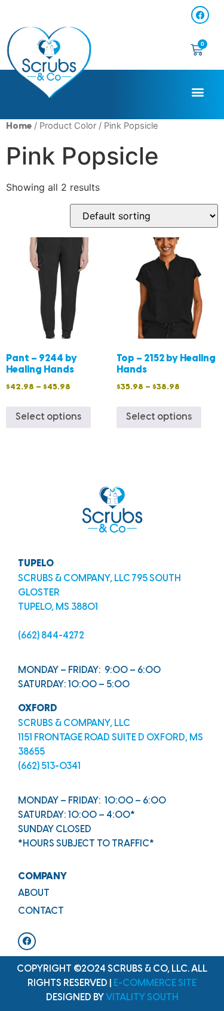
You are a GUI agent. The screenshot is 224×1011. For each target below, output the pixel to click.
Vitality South (142, 998)
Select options (48, 417)
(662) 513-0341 (49, 766)
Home (19, 126)
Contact (41, 911)
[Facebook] (200, 15)
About (34, 893)
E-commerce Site (155, 983)
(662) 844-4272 (51, 636)
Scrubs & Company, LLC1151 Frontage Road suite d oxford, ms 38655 (110, 737)
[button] (198, 91)
